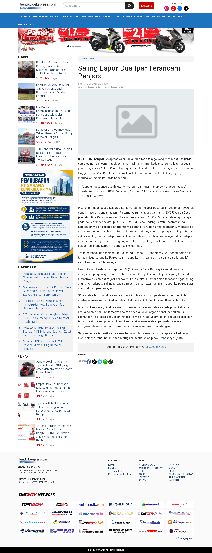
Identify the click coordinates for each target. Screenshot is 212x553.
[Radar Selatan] (179, 531)
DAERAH (23, 17)
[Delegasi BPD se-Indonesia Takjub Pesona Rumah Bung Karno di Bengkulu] (26, 136)
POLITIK (106, 17)
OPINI (34, 17)
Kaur (92, 58)
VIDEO (90, 17)
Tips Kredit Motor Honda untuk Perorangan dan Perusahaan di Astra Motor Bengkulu (53, 408)
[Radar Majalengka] (61, 522)
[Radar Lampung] (120, 513)
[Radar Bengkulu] (61, 531)
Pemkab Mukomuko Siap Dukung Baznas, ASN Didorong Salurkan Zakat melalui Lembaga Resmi (52, 68)
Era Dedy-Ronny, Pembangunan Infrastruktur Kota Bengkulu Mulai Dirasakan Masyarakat (53, 112)
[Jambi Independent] (32, 513)
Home (83, 58)
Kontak (111, 465)
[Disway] (32, 505)
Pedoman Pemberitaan (119, 474)
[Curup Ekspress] (179, 522)
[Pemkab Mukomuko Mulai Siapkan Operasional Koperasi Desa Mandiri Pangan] (26, 91)
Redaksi (112, 468)
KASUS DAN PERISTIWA (156, 17)
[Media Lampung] (120, 505)
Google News (157, 347)
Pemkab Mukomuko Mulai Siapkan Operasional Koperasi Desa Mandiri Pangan (52, 90)
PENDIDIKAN (55, 17)
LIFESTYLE (117, 17)
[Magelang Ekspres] (179, 513)
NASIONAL (23, 24)
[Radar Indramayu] (150, 505)
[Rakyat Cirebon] (179, 505)
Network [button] (146, 6)
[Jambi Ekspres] (61, 513)
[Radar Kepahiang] (150, 522)
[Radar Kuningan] (32, 522)
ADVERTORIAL (80, 17)
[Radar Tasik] (91, 505)
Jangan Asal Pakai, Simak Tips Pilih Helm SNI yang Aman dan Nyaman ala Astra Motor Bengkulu (54, 367)
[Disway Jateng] (150, 513)
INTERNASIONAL (176, 17)
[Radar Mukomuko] (32, 531)
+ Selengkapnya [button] (184, 538)
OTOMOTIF (43, 17)
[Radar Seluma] (120, 531)
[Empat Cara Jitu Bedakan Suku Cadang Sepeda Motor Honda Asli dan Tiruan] (26, 390)
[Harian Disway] (61, 505)
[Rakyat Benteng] (150, 531)
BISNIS (129, 17)
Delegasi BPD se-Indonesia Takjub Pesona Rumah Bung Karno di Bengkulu (54, 133)
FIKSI (32, 24)
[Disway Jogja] (91, 522)
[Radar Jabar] (120, 522)
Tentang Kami (115, 471)
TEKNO (98, 17)
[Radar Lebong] (91, 531)
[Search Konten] (129, 6)
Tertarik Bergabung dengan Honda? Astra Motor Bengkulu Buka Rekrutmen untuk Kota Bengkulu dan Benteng (53, 433)
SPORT (140, 17)
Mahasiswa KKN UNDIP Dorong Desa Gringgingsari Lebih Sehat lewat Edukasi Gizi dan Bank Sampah (45, 291)
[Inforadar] (91, 513)
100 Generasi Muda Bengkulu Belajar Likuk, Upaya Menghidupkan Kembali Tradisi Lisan (54, 154)
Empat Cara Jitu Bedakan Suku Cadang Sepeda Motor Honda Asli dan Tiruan (54, 387)
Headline (67, 17)
